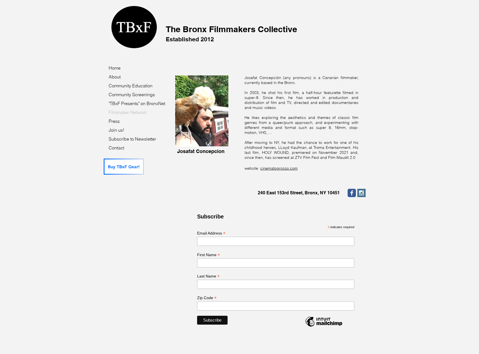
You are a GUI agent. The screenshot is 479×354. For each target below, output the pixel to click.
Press (114, 121)
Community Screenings (132, 94)
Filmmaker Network (128, 112)
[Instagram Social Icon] (361, 193)
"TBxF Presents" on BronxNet (137, 103)
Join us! (116, 130)
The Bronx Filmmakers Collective (231, 33)
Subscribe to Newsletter (132, 139)
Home (115, 68)
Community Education (130, 85)
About (115, 77)
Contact (116, 148)
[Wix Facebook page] (352, 193)
